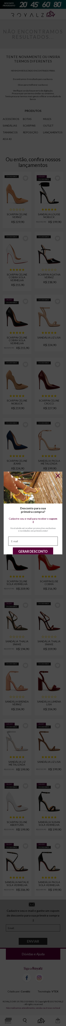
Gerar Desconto (33, 551)
